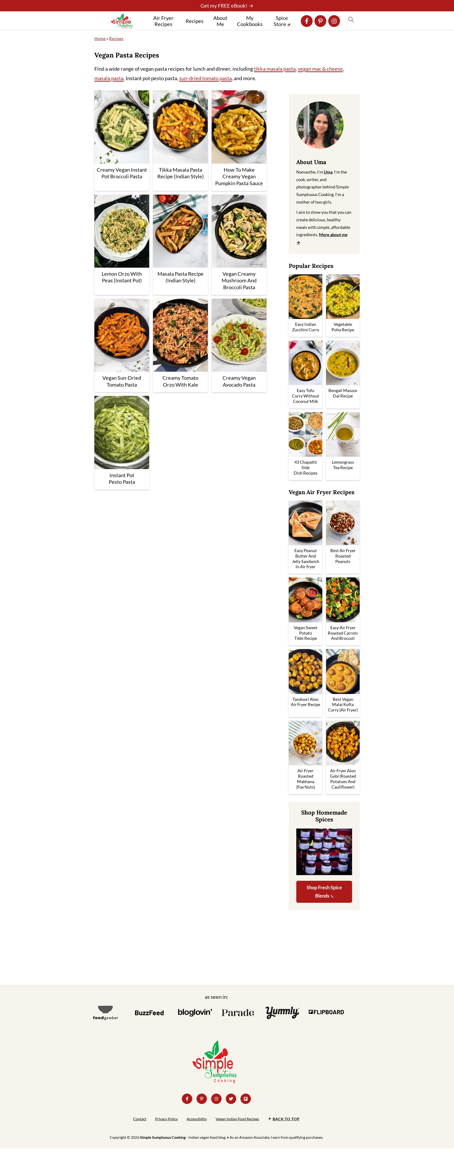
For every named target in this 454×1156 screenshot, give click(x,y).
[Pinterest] (320, 21)
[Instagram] (334, 21)
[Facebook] (307, 21)
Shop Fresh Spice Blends (324, 892)
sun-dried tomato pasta (205, 78)
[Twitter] (231, 1099)
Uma (328, 172)
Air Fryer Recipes (163, 21)
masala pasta (108, 78)
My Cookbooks (250, 21)
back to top (286, 1119)
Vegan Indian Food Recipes (237, 1119)
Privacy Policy (166, 1119)
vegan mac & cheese (320, 68)
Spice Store (281, 21)
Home (100, 38)
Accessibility (197, 1119)
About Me (220, 21)
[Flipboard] (245, 1099)
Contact (139, 1119)
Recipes (195, 21)
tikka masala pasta (275, 68)
